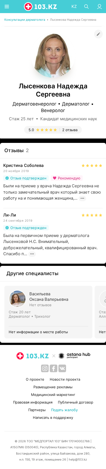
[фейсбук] (53, 368)
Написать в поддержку (53, 417)
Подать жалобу (64, 410)
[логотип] (41, 6)
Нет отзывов (40, 305)
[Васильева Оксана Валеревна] (49, 312)
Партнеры (37, 410)
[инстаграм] (45, 368)
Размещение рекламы (53, 387)
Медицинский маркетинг (53, 394)
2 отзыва (69, 130)
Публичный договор (75, 402)
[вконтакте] (62, 368)
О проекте (35, 379)
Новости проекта (65, 379)
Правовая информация (32, 402)
